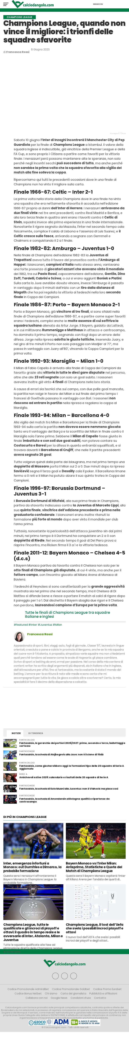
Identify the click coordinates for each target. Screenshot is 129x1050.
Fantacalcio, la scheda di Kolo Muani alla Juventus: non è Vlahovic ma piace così (68, 788)
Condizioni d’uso (81, 998)
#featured (21, 625)
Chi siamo (51, 993)
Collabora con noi (37, 998)
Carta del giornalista (73, 993)
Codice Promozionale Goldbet (71, 989)
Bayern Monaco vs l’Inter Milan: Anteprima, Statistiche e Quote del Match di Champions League (94, 867)
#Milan (57, 625)
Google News (59, 998)
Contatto (100, 998)
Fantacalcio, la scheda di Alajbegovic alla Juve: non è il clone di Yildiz (61, 754)
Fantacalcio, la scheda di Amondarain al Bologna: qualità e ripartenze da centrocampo (64, 800)
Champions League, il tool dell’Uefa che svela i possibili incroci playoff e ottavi (95, 928)
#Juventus (45, 625)
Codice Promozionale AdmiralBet (28, 989)
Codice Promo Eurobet (107, 989)
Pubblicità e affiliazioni (103, 993)
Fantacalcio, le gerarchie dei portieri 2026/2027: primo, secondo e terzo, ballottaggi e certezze (72, 744)
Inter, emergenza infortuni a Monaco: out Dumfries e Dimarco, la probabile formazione (32, 867)
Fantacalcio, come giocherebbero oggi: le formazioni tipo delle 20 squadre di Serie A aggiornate (71, 767)
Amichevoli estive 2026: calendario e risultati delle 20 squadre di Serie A (63, 777)
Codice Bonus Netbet (28, 993)
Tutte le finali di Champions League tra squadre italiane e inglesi (67, 614)
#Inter (32, 625)
